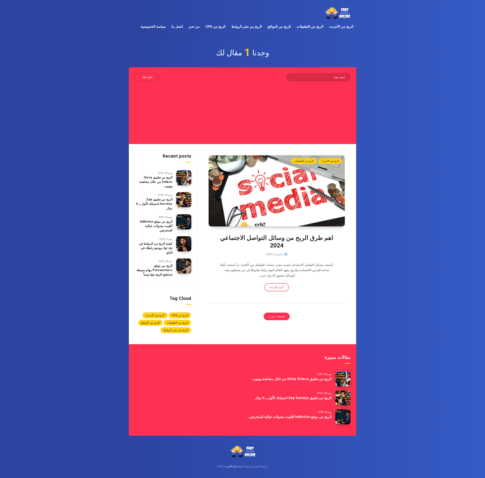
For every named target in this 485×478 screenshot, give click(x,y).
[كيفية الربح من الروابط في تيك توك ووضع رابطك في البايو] (183, 243)
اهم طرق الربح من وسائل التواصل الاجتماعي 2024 (276, 241)
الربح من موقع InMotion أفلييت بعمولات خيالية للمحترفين (156, 226)
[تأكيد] (291, 77)
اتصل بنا (177, 26)
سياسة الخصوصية (153, 26)
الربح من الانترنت (341, 26)
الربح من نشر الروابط (246, 26)
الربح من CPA (216, 26)
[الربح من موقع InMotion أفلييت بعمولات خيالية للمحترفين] (183, 221)
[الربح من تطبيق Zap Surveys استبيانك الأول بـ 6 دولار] (183, 199)
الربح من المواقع (279, 26)
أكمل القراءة (277, 287)
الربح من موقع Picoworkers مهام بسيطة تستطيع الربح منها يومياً (154, 270)
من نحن (194, 26)
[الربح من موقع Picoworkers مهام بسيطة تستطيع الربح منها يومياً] (183, 266)
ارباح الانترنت (231, 466)
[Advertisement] (242, 109)
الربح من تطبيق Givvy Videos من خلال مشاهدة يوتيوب (155, 182)
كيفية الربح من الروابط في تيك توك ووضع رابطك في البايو (155, 248)
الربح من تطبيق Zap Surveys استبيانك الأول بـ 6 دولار (154, 204)
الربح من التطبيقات (310, 26)
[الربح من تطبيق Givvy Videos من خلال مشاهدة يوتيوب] (183, 177)
